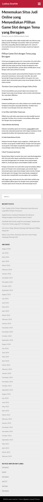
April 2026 (5, 261)
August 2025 (6, 294)
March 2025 (6, 315)
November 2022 (7, 431)
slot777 (4, 481)
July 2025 (5, 298)
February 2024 (7, 369)
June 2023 (5, 402)
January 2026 (6, 274)
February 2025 (7, 319)
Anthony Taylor (24, 36)
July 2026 (5, 253)
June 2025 (5, 303)
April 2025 (5, 311)
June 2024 (5, 352)
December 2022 (7, 427)
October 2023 (7, 386)
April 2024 (5, 361)
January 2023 (6, 423)
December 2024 (7, 328)
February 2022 (7, 456)
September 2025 (7, 290)
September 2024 (7, 340)
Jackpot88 (30, 129)
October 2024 (7, 336)
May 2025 (5, 307)
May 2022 (5, 444)
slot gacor (5, 467)
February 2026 (7, 269)
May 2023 (5, 406)
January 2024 (6, 373)
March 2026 (6, 265)
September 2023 (7, 390)
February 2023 (7, 419)
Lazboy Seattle (10, 3)
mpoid (4, 472)
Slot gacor (5, 491)
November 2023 (7, 382)
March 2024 (6, 365)
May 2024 (5, 357)
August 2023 (6, 394)
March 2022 (6, 452)
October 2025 (7, 286)
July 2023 (5, 398)
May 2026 (5, 257)
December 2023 (7, 377)
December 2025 (7, 278)
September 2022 (7, 440)
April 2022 (5, 448)
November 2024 (7, 332)
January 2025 (6, 323)
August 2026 (6, 249)
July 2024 (5, 348)
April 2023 (5, 411)
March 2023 (6, 415)
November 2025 (7, 282)
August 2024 (6, 344)
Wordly (26, 499)
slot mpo (5, 486)
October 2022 (7, 435)
